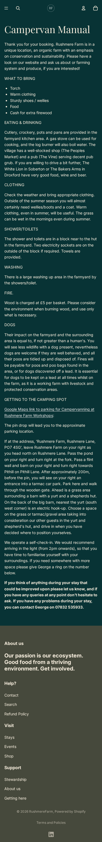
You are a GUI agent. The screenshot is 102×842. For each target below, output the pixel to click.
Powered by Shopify (70, 811)
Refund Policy (16, 713)
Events (10, 746)
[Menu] (6, 8)
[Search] (18, 8)
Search (10, 704)
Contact (11, 695)
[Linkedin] (51, 834)
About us (12, 788)
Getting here (15, 798)
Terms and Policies (51, 823)
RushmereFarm (41, 811)
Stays (9, 737)
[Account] (83, 8)
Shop (9, 755)
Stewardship (15, 779)
